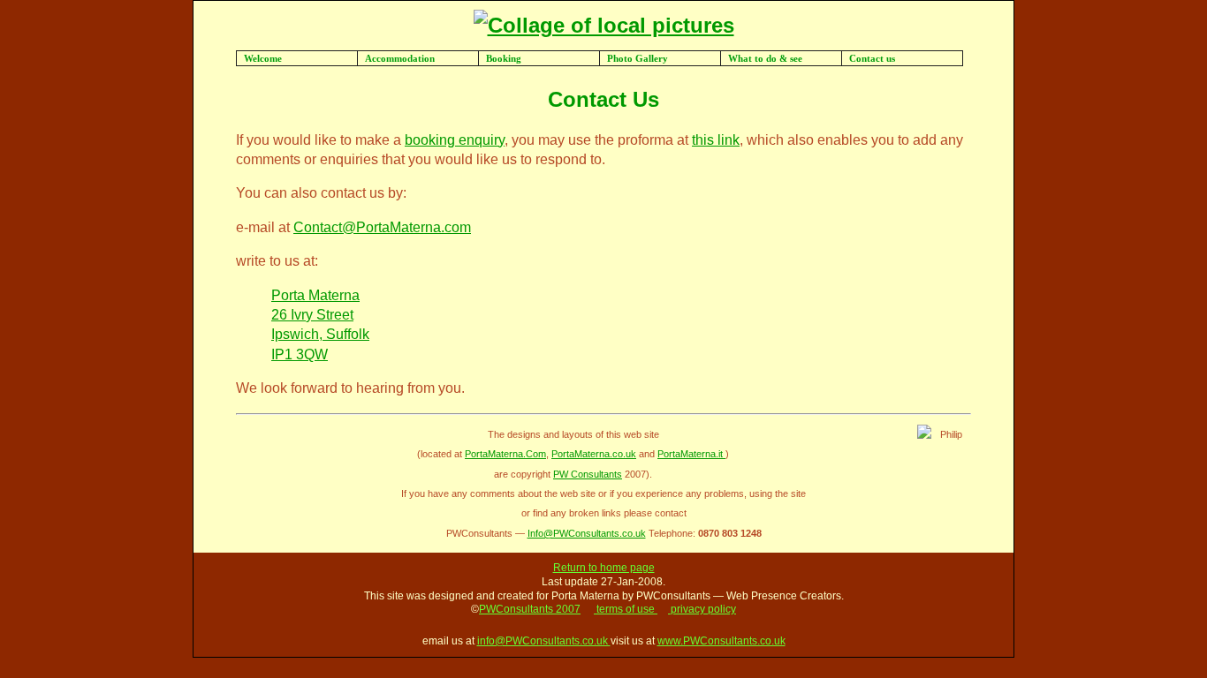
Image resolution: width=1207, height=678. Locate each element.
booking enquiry (455, 139)
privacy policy (702, 609)
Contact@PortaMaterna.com (382, 227)
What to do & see (765, 58)
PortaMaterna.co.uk (593, 453)
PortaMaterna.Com (505, 453)
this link (716, 139)
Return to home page (604, 567)
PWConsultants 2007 (530, 609)
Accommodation (400, 58)
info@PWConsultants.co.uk (544, 641)
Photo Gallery (637, 58)
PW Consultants (587, 474)
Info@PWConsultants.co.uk (587, 533)
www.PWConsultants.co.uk (721, 641)
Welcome (263, 58)
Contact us (872, 58)
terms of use (625, 609)
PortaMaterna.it (691, 453)
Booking (503, 58)
